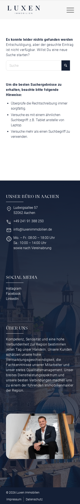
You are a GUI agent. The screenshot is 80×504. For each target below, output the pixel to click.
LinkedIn (12, 299)
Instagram (13, 288)
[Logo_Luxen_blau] (23, 10)
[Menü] (68, 9)
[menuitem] (68, 9)
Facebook (13, 294)
